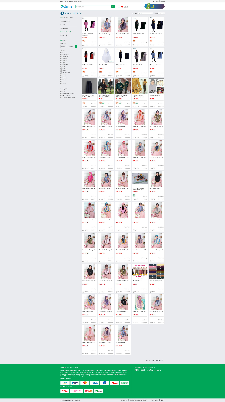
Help (162, 400)
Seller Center (78, 1)
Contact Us (124, 400)
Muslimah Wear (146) (65, 32)
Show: (156, 13)
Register (162, 1)
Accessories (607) (65, 21)
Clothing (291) (64, 28)
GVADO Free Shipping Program (138, 400)
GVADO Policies (154, 400)
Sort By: (135, 13)
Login (157, 1)
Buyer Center (69, 1)
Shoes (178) (63, 35)
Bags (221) (63, 24)
